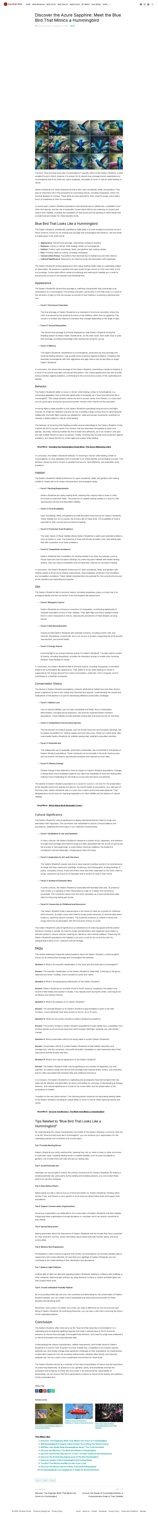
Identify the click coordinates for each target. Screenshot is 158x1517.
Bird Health (63, 4)
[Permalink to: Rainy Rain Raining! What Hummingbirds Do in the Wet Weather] (109, 1413)
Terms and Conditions (129, 1511)
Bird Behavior (38, 4)
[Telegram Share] (49, 1391)
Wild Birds (96, 4)
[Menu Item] (140, 4)
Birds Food (75, 4)
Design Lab (45, 1511)
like (46, 1480)
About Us (85, 1511)
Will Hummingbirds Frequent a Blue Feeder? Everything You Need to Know (75, 1444)
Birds (73, 26)
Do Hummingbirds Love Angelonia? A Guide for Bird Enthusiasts (70, 1470)
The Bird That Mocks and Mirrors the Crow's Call (63, 1463)
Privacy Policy (114, 1511)
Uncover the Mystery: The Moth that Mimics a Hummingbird (68, 1450)
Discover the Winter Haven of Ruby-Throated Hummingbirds (68, 1466)
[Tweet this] (41, 1391)
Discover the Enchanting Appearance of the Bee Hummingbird (69, 1457)
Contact (94, 1511)
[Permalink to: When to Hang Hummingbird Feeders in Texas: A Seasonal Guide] (79, 1411)
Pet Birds (86, 4)
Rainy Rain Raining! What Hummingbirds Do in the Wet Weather (106, 1426)
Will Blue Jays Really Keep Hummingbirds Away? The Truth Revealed (72, 1447)
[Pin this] (45, 1391)
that (53, 1480)
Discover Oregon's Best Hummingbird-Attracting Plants (66, 1460)
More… (105, 4)
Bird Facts (51, 4)
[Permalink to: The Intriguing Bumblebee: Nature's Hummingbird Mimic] (49, 1414)
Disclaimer (103, 1511)
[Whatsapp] (53, 1391)
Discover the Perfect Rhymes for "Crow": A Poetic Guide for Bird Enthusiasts (76, 1454)
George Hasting (44, 26)
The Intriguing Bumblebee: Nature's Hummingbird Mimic (48, 1427)
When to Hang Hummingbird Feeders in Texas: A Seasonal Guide (79, 1422)
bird (38, 1480)
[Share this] (37, 1391)
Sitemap (143, 1511)
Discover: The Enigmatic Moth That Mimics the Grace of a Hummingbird (74, 1441)
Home (28, 4)
